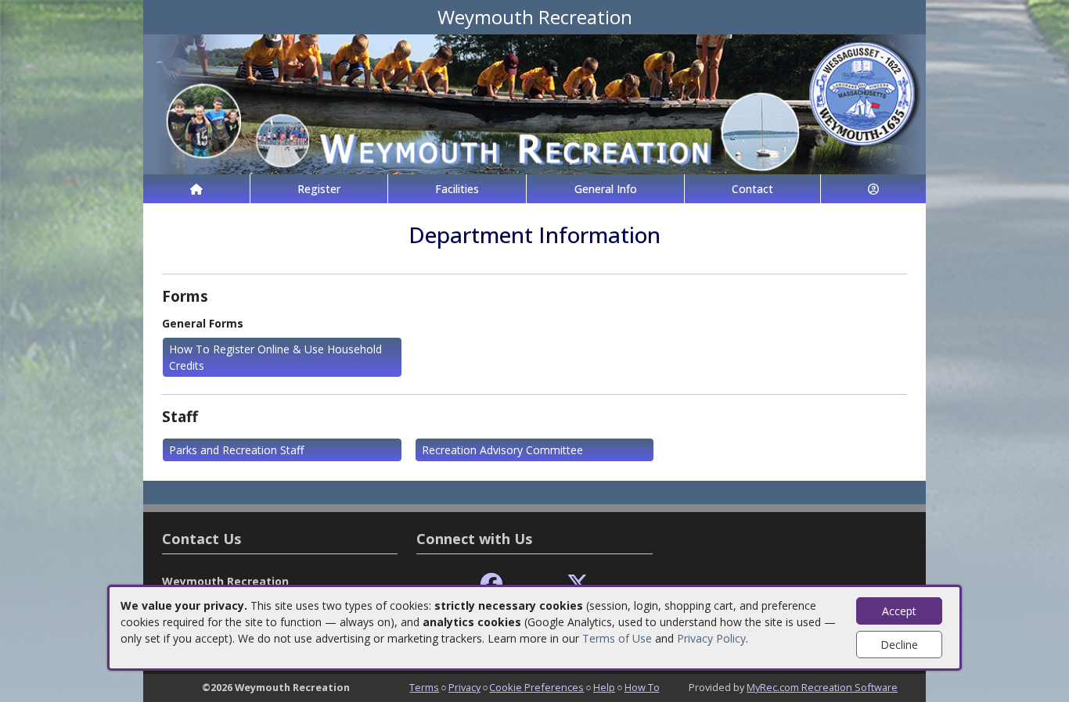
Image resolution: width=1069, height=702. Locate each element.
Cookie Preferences (536, 687)
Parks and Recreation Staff (236, 449)
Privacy (464, 687)
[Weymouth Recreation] (534, 102)
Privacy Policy (711, 638)
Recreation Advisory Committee (502, 449)
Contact (752, 188)
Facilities (457, 188)
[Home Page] (196, 188)
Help (604, 687)
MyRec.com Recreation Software (822, 687)
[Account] (873, 188)
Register (318, 188)
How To (642, 687)
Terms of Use (617, 638)
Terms (424, 687)
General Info (605, 188)
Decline (899, 644)
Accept (899, 611)
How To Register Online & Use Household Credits (275, 357)
